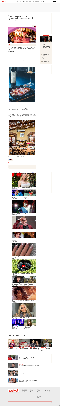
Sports (33, 1)
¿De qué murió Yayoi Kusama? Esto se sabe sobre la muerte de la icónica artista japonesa (13, 349)
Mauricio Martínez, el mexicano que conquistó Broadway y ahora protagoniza (46, 61)
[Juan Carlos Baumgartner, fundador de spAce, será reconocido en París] (13, 365)
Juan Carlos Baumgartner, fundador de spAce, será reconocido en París (29, 365)
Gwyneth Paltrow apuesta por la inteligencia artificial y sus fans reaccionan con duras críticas (46, 58)
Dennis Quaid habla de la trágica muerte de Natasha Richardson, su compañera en (29, 373)
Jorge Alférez (12, 166)
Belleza (24, 1)
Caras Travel (42, 1)
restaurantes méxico (12, 162)
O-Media (38, 389)
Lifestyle (18, 1)
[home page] (5, 1)
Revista (54, 1)
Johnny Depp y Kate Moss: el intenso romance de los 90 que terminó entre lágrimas (34, 349)
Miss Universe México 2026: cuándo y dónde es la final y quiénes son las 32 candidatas (46, 51)
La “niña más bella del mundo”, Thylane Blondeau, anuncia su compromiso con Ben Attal (28, 381)
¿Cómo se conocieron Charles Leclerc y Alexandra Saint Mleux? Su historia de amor (24, 349)
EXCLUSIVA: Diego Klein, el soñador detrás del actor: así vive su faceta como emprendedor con (46, 349)
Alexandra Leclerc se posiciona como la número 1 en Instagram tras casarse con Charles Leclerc (28, 358)
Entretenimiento (28, 1)
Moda (21, 1)
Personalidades (37, 1)
